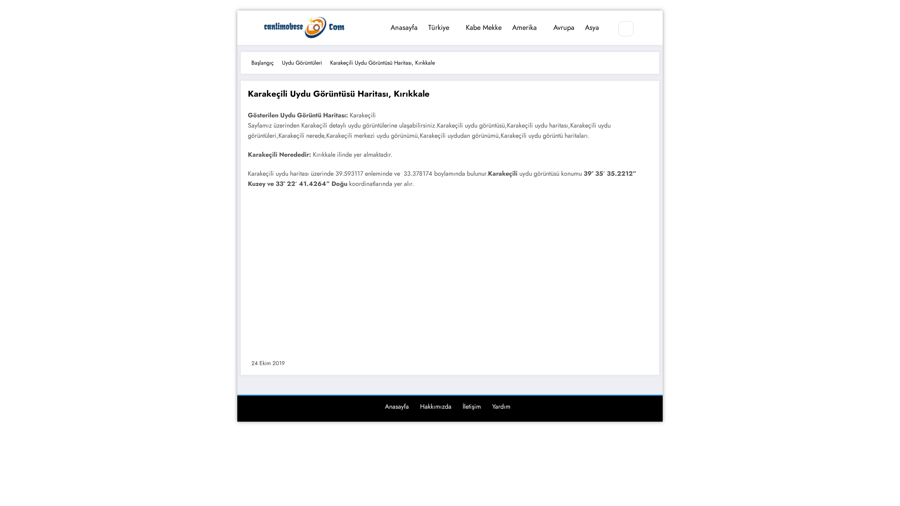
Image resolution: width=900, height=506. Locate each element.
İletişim (472, 406)
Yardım (501, 406)
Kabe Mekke (484, 27)
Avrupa (563, 27)
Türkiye (438, 27)
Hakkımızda (435, 406)
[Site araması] (626, 28)
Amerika (524, 27)
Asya (592, 27)
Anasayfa (404, 27)
